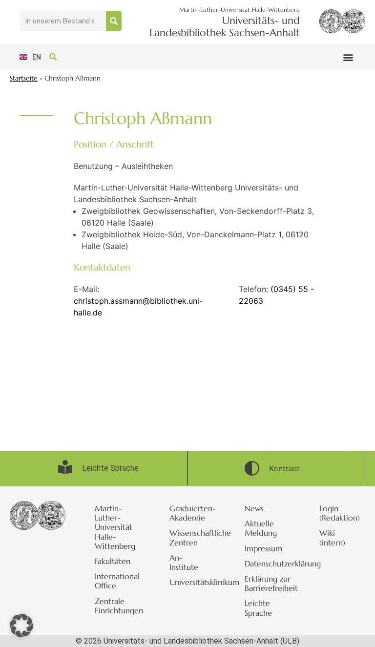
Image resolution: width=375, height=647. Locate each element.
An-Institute (183, 562)
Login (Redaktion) (339, 512)
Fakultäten (112, 561)
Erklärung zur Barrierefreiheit (268, 583)
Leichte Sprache (258, 607)
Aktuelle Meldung (261, 528)
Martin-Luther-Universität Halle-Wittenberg (115, 527)
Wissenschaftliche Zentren (192, 537)
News (254, 508)
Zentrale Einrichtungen (118, 605)
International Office (117, 580)
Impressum (263, 548)
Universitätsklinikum (192, 582)
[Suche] (114, 21)
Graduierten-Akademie (192, 512)
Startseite (24, 78)
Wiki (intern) (332, 537)
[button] (348, 57)
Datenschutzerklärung (268, 563)
